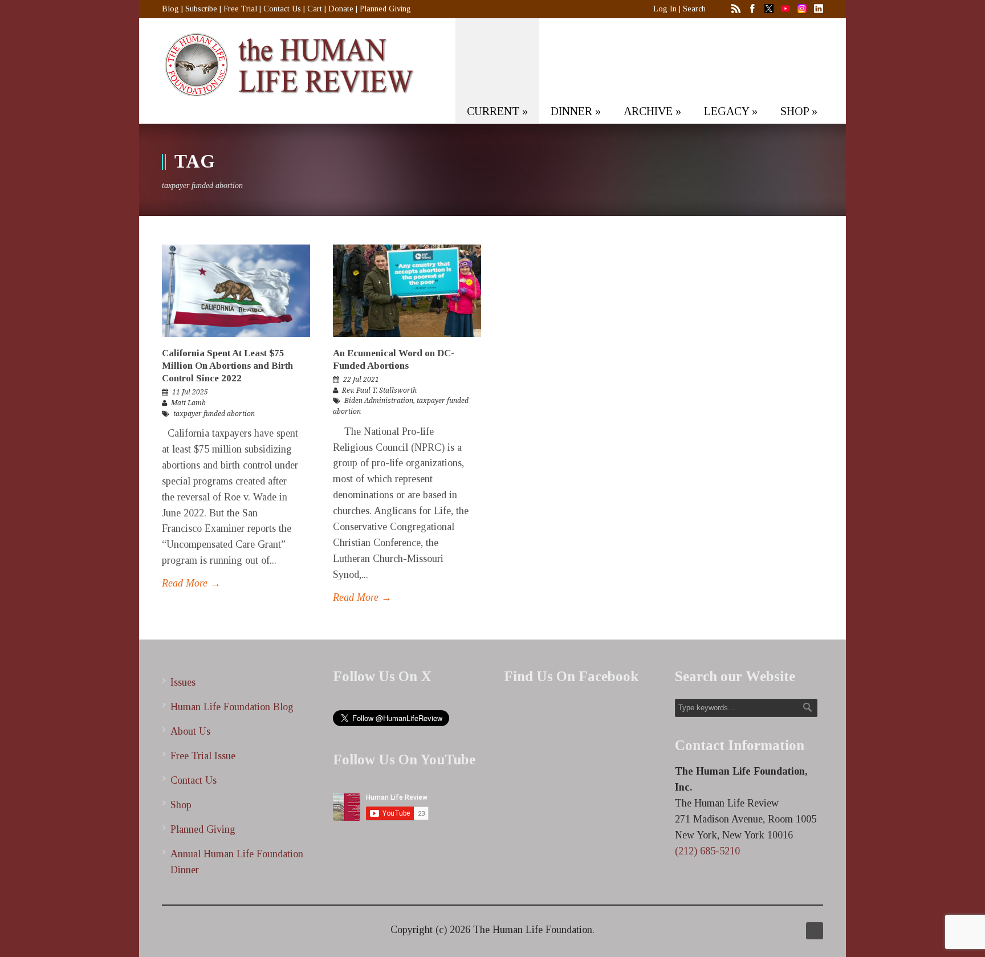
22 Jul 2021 (361, 380)
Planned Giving (385, 9)
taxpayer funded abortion (214, 414)
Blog (170, 9)
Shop (181, 805)
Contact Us (282, 9)
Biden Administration (378, 401)
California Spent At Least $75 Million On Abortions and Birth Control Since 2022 (227, 366)
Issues (183, 682)
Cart (314, 9)
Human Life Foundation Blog (232, 706)
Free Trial (240, 9)
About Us (190, 731)
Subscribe (201, 9)
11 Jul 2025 (190, 392)
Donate (340, 9)
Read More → (191, 583)
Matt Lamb (188, 403)
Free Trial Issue (202, 755)
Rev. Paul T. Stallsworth (379, 390)
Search (694, 9)
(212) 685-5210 (707, 851)
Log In (665, 9)
